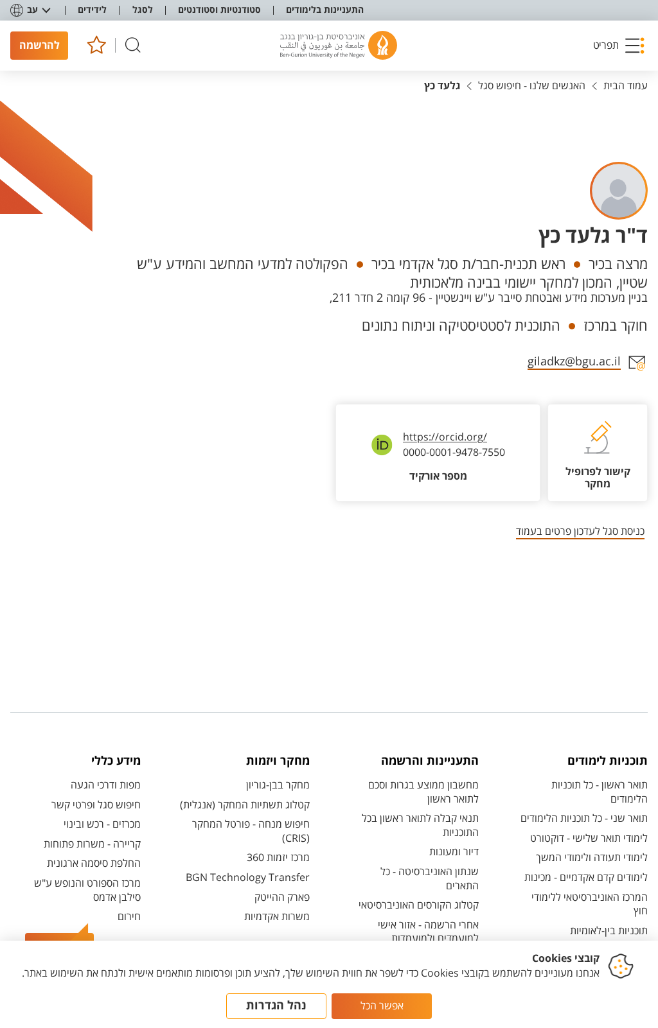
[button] (619, 45)
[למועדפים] (96, 45)
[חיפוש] (133, 45)
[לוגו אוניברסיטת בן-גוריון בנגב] (338, 45)
